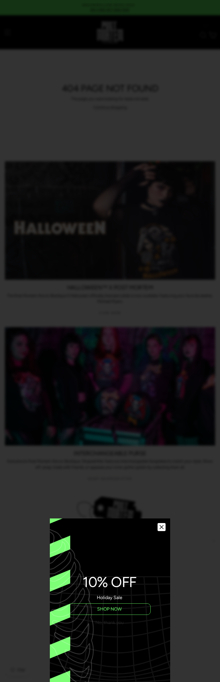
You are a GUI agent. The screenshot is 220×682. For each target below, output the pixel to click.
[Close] (162, 527)
